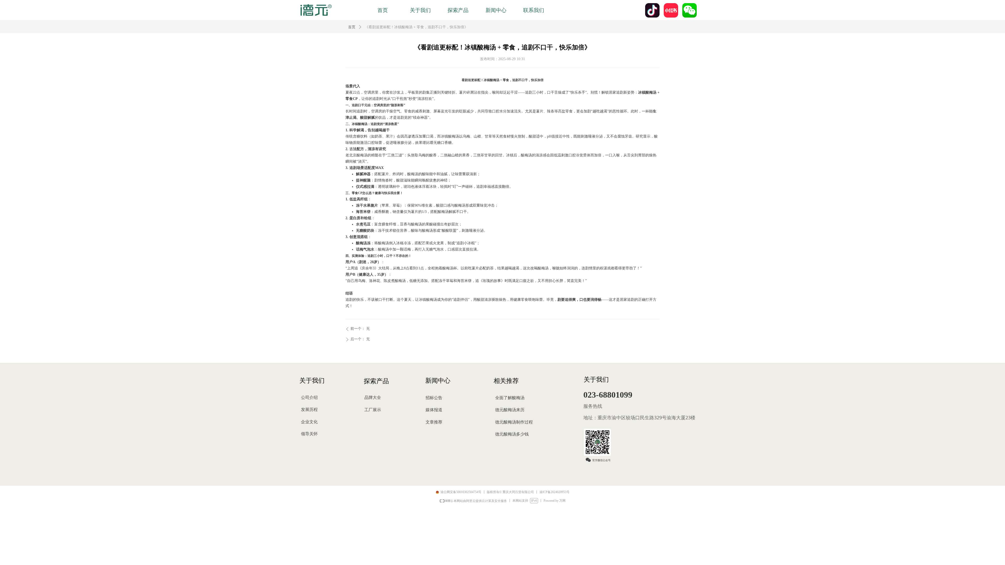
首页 (351, 27)
